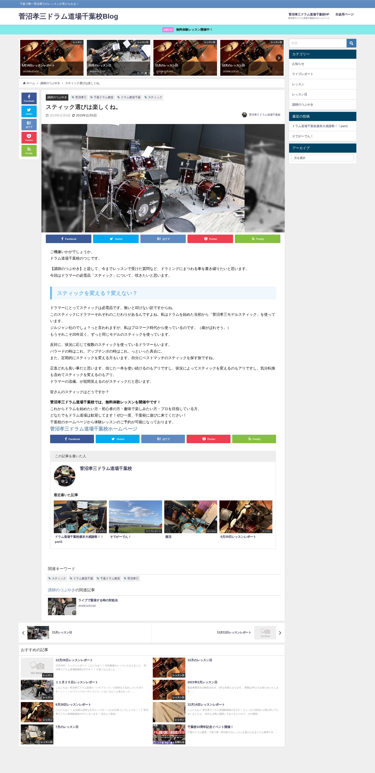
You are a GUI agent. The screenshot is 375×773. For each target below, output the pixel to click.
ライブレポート (302, 74)
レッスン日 (299, 94)
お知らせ (298, 63)
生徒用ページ (345, 14)
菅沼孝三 (81, 97)
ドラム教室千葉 (131, 97)
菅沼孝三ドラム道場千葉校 (264, 114)
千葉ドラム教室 (103, 97)
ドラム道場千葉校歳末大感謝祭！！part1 (320, 126)
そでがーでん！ (302, 136)
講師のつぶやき (57, 97)
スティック (155, 97)
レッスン (298, 84)
